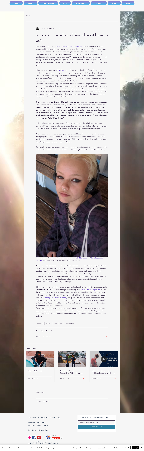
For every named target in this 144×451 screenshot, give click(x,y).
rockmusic (39, 323)
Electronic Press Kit (38, 430)
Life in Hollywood (35, 371)
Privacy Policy (102, 448)
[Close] (141, 447)
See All (116, 348)
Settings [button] (116, 448)
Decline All (125, 448)
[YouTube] (39, 437)
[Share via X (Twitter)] (41, 331)
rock (61, 323)
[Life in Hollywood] (40, 359)
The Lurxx (33, 418)
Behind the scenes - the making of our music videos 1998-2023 (102, 372)
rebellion (48, 323)
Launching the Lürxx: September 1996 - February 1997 (70, 372)
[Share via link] (51, 331)
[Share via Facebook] (37, 331)
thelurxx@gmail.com (38, 425)
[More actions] (107, 29)
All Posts (28, 15)
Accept (135, 448)
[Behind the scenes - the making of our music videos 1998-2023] (104, 359)
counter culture (69, 323)
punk (55, 323)
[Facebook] (34, 437)
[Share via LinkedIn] (46, 331)
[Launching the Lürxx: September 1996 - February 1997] (72, 359)
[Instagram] (29, 437)
